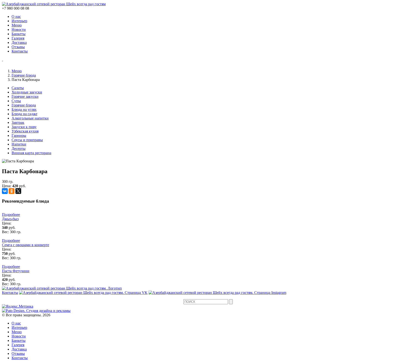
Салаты (18, 88)
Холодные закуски (27, 92)
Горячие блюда (24, 75)
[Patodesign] (36, 311)
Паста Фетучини (15, 271)
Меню (17, 25)
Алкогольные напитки (30, 118)
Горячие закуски (25, 96)
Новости (19, 29)
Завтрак (18, 122)
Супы (16, 101)
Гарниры (19, 135)
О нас (16, 16)
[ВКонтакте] (5, 191)
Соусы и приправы (27, 140)
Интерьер (19, 21)
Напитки (19, 144)
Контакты (20, 51)
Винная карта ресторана (31, 153)
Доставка (19, 42)
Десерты (19, 148)
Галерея (18, 38)
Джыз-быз (10, 219)
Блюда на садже (24, 114)
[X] (18, 191)
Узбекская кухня (25, 131)
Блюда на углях (24, 109)
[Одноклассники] (11, 191)
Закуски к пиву (24, 127)
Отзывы (18, 47)
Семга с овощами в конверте (25, 245)
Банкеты (19, 34)
